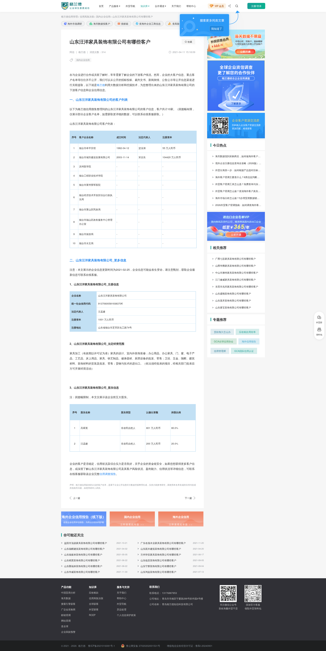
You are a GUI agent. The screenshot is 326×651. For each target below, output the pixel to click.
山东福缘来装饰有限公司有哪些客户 (83, 554)
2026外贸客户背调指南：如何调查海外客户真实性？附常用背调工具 (238, 205)
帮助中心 (191, 6)
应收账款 (93, 592)
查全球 (64, 626)
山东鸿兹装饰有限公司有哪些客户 (158, 572)
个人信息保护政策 (126, 615)
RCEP (92, 615)
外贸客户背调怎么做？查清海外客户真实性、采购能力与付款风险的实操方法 (238, 191)
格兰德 (101, 85)
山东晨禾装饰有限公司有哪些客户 (233, 300)
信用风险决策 (96, 598)
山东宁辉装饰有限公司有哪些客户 (158, 566)
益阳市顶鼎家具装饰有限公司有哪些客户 (85, 543)
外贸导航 (130, 6)
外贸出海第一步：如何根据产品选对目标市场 (238, 170)
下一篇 (188, 498)
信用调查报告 (107, 474)
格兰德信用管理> (70, 16)
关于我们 (176, 6)
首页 (101, 6)
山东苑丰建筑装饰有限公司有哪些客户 (161, 548)
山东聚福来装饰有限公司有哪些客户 (83, 566)
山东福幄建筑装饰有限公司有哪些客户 (84, 548)
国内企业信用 (83, 60)
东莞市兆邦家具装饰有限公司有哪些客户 (236, 286)
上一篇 (76, 498)
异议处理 (121, 609)
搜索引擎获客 (68, 603)
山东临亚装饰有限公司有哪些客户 (158, 560)
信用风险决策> (87, 16)
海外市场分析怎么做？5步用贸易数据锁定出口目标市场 (238, 198)
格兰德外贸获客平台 (72, 6)
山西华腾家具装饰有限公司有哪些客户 (235, 265)
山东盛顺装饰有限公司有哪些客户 (233, 293)
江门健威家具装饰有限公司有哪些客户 (235, 279)
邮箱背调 (66, 615)
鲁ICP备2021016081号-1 (101, 645)
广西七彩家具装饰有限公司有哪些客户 (235, 258)
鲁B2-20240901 (203, 645)
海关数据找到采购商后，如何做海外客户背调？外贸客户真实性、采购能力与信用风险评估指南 (238, 156)
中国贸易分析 (68, 592)
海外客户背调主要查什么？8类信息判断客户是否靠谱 (238, 177)
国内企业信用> (104, 16)
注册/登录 (256, 6)
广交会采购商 (68, 609)
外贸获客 (93, 609)
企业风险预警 (68, 631)
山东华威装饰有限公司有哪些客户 (82, 572)
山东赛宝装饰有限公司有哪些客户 (233, 307)
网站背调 (66, 620)
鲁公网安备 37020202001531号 (143, 645)
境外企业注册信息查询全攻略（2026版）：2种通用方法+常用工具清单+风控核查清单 (238, 163)
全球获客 (93, 603)
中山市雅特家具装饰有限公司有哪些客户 (236, 272)
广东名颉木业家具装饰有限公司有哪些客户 (163, 543)
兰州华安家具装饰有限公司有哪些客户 (161, 554)
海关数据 (66, 598)
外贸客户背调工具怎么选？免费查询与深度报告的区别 (238, 184)
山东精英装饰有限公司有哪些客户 (82, 560)
